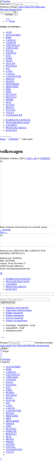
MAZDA (10, 81)
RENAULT (11, 97)
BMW (9, 37)
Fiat (33, 7)
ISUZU (9, 61)
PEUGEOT (11, 94)
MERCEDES (12, 86)
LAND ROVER (13, 76)
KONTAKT (11, 130)
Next (3, 232)
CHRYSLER (12, 48)
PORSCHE (11, 431)
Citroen (27, 7)
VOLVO (10, 112)
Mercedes (4, 9)
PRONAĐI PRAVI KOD (17, 122)
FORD (9, 58)
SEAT (8, 102)
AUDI (9, 32)
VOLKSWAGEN (14, 115)
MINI (8, 89)
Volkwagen (40, 7)
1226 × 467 (32, 158)
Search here (5, 4)
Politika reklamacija (15, 315)
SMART (10, 99)
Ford (19, 9)
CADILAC (11, 40)
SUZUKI (10, 105)
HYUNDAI (11, 66)
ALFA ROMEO (13, 35)
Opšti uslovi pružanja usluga (19, 310)
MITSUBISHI (12, 84)
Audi (20, 7)
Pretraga (9, 14)
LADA (9, 71)
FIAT (8, 55)
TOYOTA (10, 110)
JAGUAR (10, 63)
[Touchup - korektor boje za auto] (5, 1)
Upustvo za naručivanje (16, 320)
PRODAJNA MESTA (16, 127)
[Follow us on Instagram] (1, 274)
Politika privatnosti (14, 313)
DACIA (9, 50)
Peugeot (13, 9)
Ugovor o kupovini (14, 318)
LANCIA (10, 74)
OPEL (9, 92)
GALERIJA (11, 125)
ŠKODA (10, 107)
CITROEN (11, 42)
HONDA (10, 392)
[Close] (1, 351)
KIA (8, 68)
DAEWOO (11, 53)
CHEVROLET (13, 45)
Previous (5, 229)
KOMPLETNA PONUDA (18, 120)
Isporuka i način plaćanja (17, 307)
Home (3, 139)
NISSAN (10, 79)
